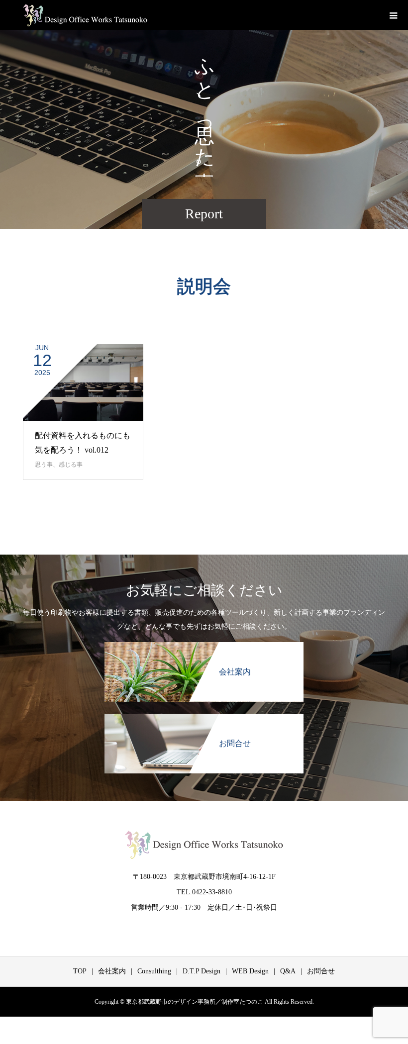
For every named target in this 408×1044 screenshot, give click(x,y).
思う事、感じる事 (59, 464)
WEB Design (250, 971)
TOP (80, 971)
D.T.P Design (201, 971)
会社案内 (112, 971)
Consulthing (154, 971)
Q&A (288, 971)
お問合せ (321, 971)
